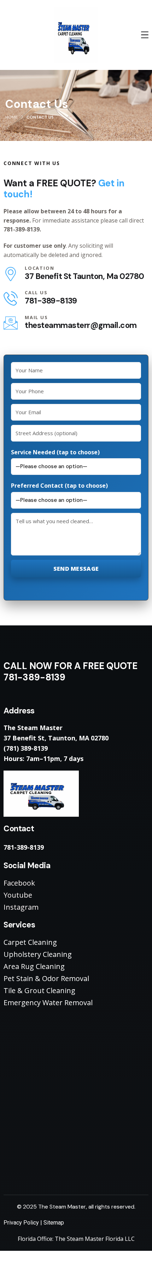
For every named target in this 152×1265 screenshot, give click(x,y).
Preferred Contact (59, 485)
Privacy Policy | (23, 1222)
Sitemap (53, 1222)
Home (11, 117)
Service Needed (55, 452)
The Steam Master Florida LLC (95, 1239)
